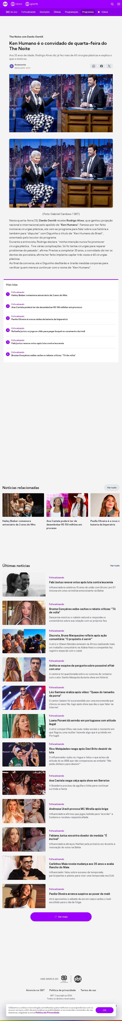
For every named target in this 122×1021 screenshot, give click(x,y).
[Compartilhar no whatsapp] (93, 66)
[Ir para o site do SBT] (78, 979)
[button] (23, 512)
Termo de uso (88, 990)
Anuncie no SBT (35, 990)
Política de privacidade (62, 990)
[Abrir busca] (112, 4)
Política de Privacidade (47, 1012)
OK (104, 1010)
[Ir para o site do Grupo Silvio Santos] (55, 979)
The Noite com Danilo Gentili (26, 36)
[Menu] (118, 4)
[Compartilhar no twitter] (109, 66)
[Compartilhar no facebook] (101, 66)
